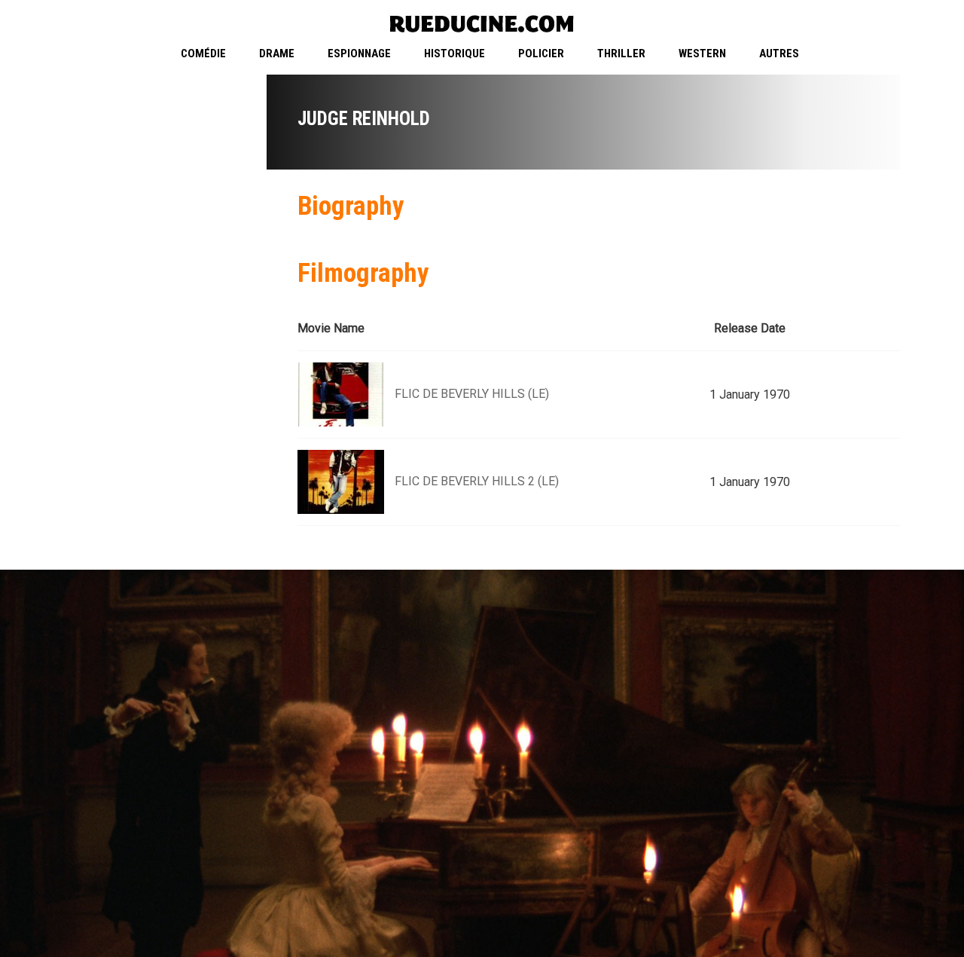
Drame (276, 53)
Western (702, 53)
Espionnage (359, 53)
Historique (454, 53)
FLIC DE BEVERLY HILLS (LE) (472, 394)
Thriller (621, 53)
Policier (541, 53)
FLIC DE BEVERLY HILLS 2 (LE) (477, 481)
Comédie (203, 53)
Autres (779, 53)
